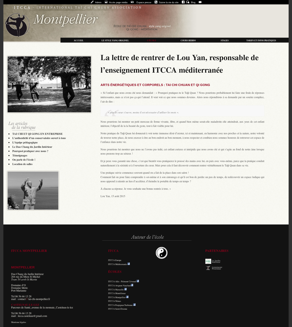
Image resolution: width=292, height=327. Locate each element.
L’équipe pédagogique (25, 142)
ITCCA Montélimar (117, 293)
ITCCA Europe (114, 260)
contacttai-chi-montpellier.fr (34, 299)
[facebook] (128, 264)
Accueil (78, 40)
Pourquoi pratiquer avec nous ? (30, 151)
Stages (225, 40)
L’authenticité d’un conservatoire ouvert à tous (39, 138)
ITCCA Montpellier (117, 297)
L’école (151, 40)
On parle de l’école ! (23, 159)
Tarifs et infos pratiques (261, 40)
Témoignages (19, 155)
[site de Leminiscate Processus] (215, 269)
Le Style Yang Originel (115, 40)
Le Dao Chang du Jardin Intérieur (32, 147)
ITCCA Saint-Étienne (117, 308)
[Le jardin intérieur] (215, 263)
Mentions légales (18, 322)
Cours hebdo (188, 40)
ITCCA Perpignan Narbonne (120, 305)
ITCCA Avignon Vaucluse (119, 285)
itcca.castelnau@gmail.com (32, 316)
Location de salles (22, 164)
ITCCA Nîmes (114, 301)
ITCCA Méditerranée (117, 264)
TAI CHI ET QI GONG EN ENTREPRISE (37, 134)
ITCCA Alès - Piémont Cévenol (122, 281)
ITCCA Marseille (116, 289)
